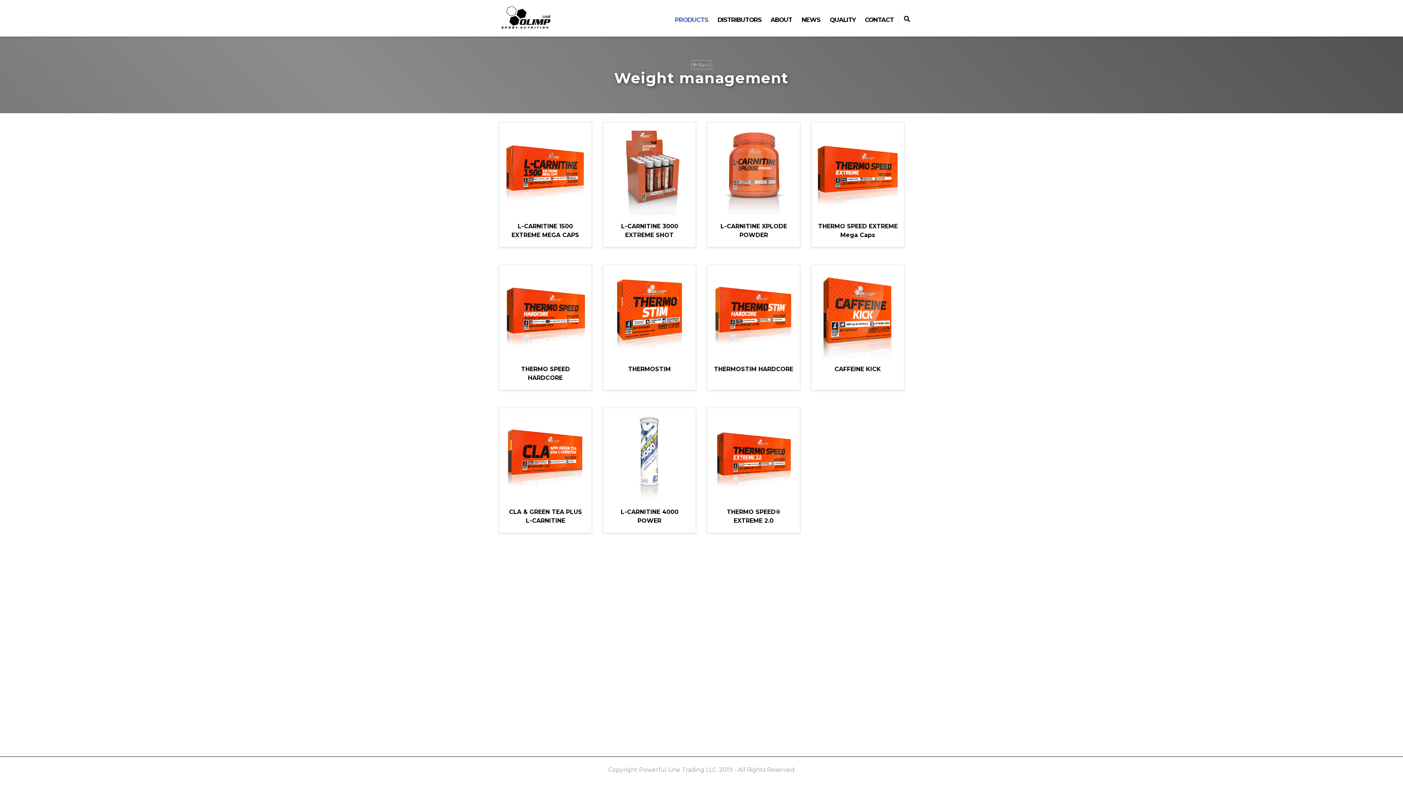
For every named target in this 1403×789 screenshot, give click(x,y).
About (781, 19)
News (811, 19)
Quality (843, 19)
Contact (879, 19)
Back (703, 65)
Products (691, 19)
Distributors (739, 19)
